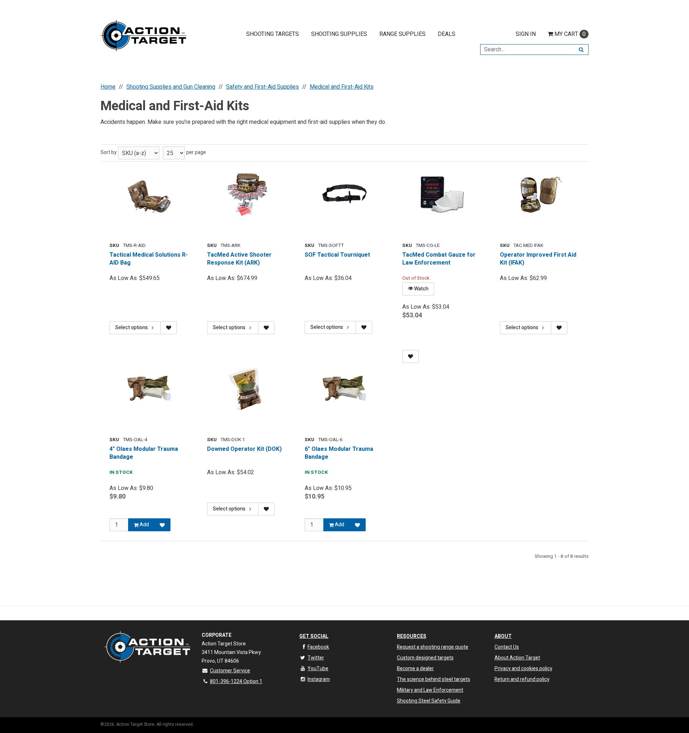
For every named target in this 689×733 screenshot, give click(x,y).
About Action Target (517, 658)
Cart (570, 34)
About (503, 636)
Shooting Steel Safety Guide (428, 701)
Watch (420, 289)
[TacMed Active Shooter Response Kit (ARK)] (247, 194)
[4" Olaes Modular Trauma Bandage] (149, 388)
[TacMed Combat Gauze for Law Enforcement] (442, 194)
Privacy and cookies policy (523, 668)
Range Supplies (402, 34)
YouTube (318, 668)
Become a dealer (415, 668)
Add (144, 524)
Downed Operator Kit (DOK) (244, 449)
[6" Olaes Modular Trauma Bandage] (344, 388)
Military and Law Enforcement (430, 690)
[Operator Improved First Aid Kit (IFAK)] (540, 194)
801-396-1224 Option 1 (236, 681)
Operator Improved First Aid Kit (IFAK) (538, 259)
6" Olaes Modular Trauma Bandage (339, 453)
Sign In (526, 34)
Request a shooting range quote (432, 647)
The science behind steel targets (433, 679)
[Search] (581, 50)
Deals (446, 34)
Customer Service (230, 670)
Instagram (319, 679)
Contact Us (507, 647)
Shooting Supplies (339, 34)
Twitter (316, 658)
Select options (131, 327)
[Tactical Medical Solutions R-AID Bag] (149, 194)
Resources (411, 636)
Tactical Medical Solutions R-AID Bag (148, 259)
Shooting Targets (272, 34)
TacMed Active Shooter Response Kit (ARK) (239, 259)
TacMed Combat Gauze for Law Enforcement (438, 259)
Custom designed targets (425, 658)
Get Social (313, 636)
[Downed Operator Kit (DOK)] (247, 388)
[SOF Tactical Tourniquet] (344, 194)
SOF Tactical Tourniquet (337, 255)
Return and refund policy (522, 679)
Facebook (318, 647)
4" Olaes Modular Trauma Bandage (143, 453)
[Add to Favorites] (162, 524)
